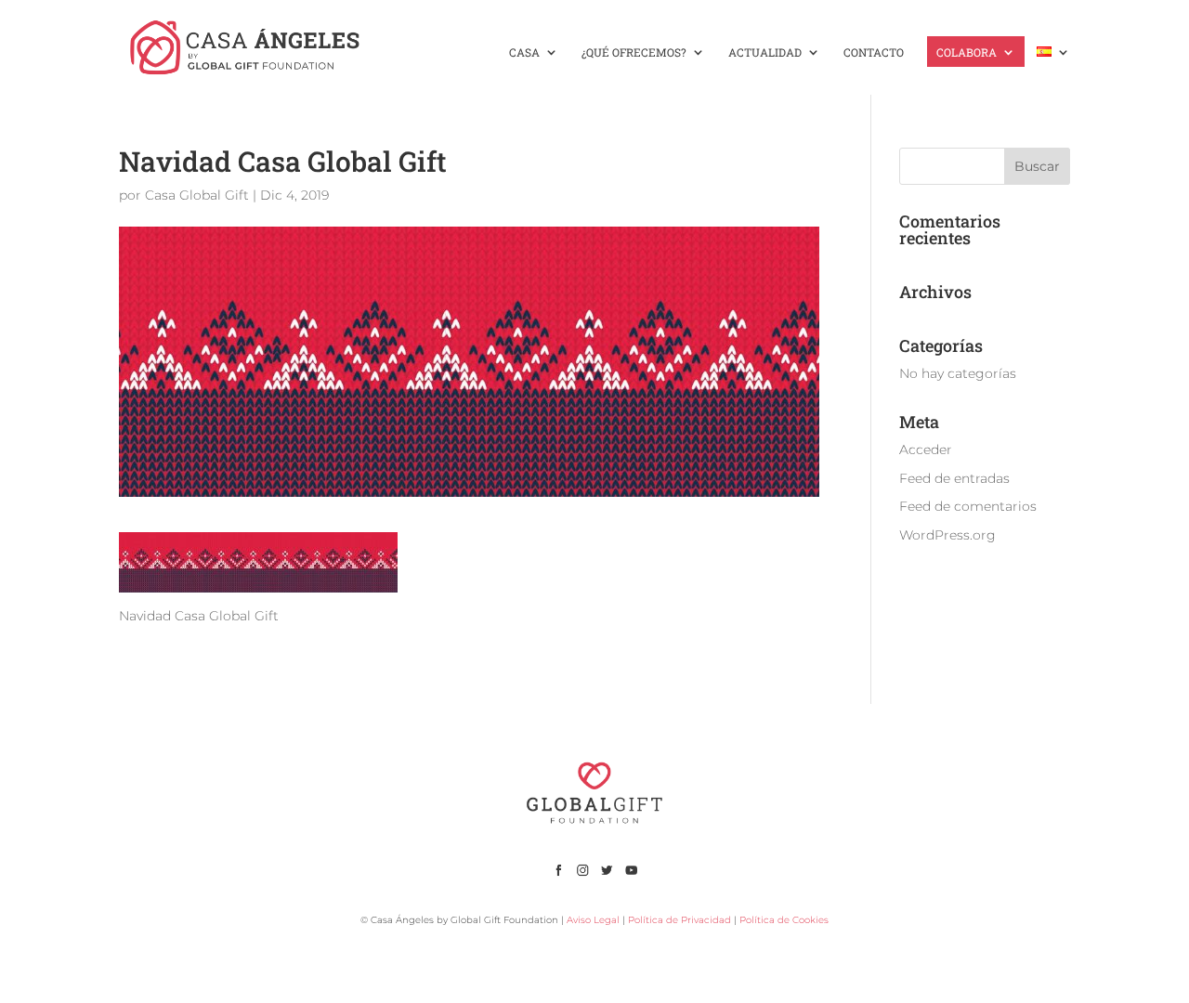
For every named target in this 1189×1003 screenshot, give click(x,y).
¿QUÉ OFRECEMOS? (633, 52)
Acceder (925, 449)
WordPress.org (947, 535)
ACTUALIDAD (765, 52)
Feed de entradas (954, 478)
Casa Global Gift (197, 195)
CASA (524, 52)
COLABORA (966, 52)
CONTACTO (873, 52)
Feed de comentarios (968, 506)
